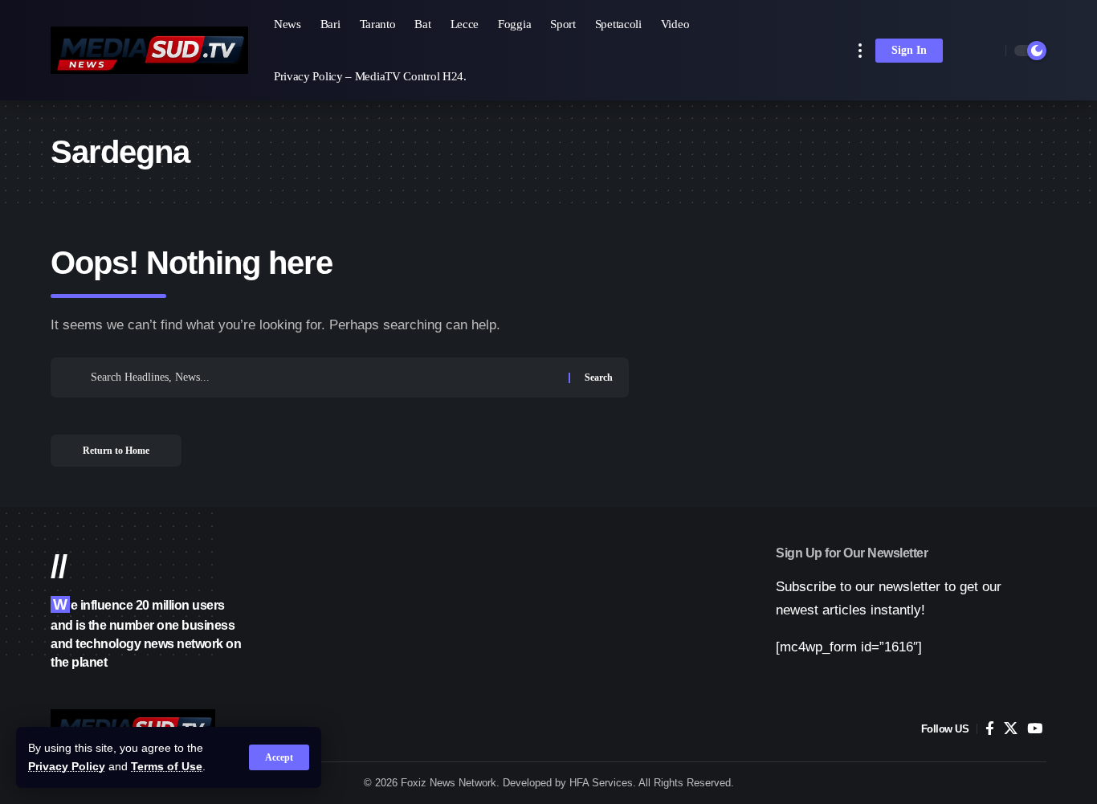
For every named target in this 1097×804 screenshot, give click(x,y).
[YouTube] (1034, 729)
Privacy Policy (66, 767)
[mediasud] (149, 51)
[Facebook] (989, 729)
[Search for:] (324, 377)
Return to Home (116, 450)
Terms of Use (166, 767)
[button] (279, 757)
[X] (1011, 729)
